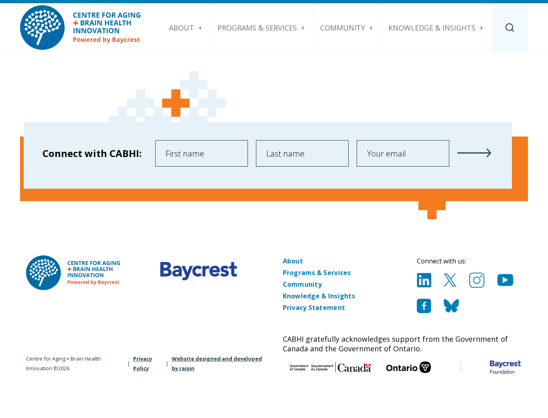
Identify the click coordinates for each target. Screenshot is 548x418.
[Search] (510, 27)
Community (342, 28)
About (181, 28)
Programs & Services (257, 28)
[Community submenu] (371, 27)
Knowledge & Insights (431, 28)
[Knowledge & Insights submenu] (481, 27)
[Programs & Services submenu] (303, 27)
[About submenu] (200, 27)
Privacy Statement (314, 307)
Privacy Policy (142, 363)
